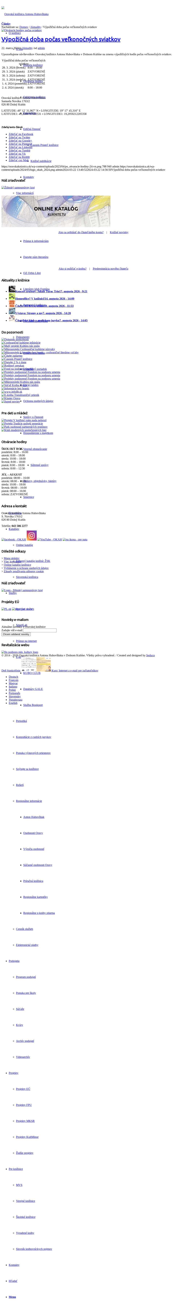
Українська (15, 699)
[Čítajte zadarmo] (11, 355)
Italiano (13, 686)
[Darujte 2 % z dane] (13, 362)
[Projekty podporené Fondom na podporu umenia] (30, 372)
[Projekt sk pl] (6, 609)
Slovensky (15, 696)
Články (6, 23)
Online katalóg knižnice (17, 564)
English (13, 702)
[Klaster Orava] (10, 398)
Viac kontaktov (12, 561)
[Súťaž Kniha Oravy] (14, 385)
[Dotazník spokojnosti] (15, 339)
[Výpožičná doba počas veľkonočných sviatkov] (21, 30)
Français (13, 680)
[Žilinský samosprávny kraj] (18, 187)
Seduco (150, 655)
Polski (12, 689)
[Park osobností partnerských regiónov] (24, 426)
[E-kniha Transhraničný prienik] (20, 395)
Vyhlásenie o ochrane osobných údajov (26, 568)
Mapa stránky (11, 558)
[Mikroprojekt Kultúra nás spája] (20, 381)
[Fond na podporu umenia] (17, 368)
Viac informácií (25, 193)
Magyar (13, 683)
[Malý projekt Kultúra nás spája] (20, 345)
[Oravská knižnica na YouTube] (49, 539)
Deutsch (13, 676)
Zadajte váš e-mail (11, 630)
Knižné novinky (119, 232)
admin (41, 48)
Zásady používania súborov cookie (24, 571)
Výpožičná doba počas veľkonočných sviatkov (60, 39)
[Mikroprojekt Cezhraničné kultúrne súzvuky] (28, 349)
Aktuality (35, 27)
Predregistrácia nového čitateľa (110, 268)
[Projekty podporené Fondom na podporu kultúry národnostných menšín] (30, 378)
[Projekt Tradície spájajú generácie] (23, 420)
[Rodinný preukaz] (12, 365)
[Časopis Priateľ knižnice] (16, 359)
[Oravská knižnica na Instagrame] (32, 539)
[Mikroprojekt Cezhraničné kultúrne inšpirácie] (21, 342)
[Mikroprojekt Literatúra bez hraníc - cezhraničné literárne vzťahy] (40, 352)
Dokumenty (23, 337)
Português (14, 693)
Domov (23, 27)
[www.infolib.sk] (11, 391)
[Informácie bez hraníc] (15, 388)
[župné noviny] (10, 401)
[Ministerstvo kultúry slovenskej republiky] (19, 652)
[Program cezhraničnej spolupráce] (22, 609)
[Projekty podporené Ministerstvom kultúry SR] (30, 375)
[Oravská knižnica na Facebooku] (13, 539)
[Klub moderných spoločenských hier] (23, 430)
